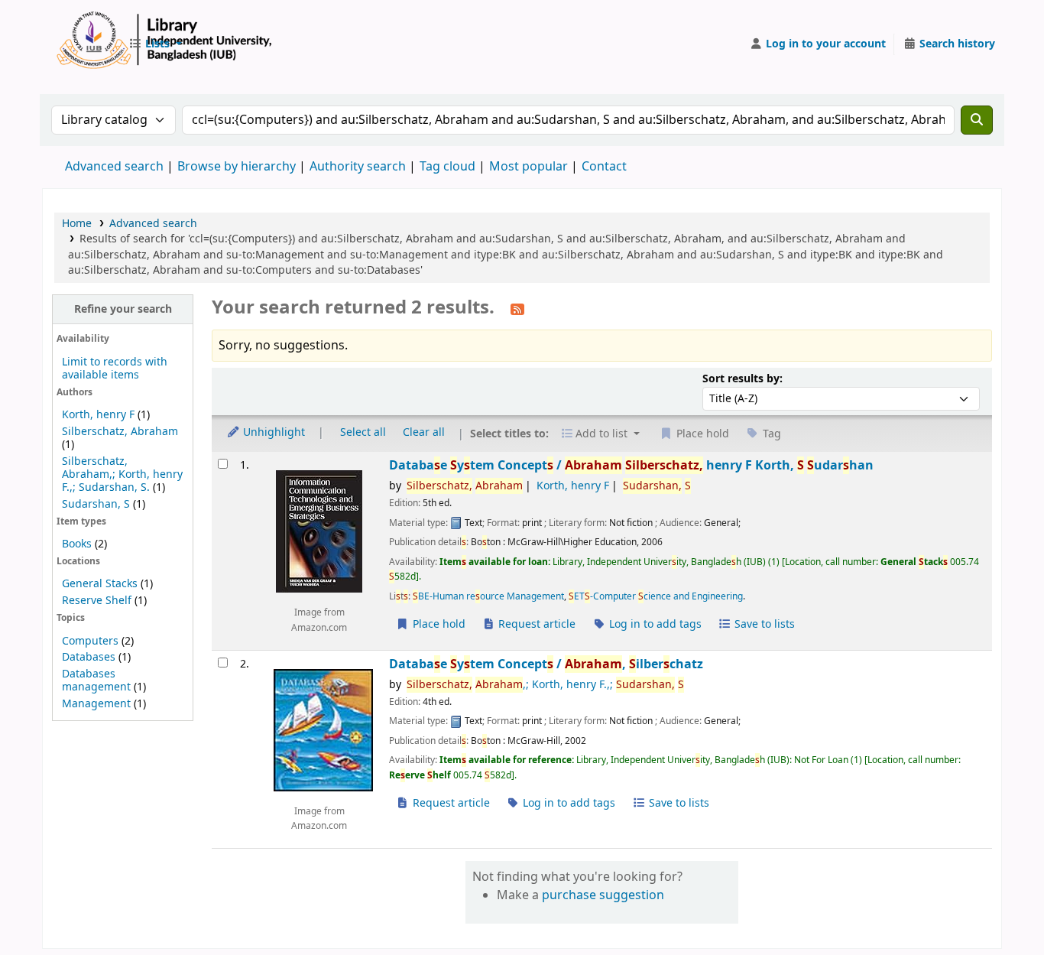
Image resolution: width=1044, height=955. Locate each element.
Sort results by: (742, 379)
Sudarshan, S (96, 504)
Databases (88, 657)
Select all (363, 432)
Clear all (424, 432)
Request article (535, 624)
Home (77, 224)
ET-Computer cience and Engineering (656, 596)
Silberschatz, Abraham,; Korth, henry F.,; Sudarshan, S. (122, 474)
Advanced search (114, 167)
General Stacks (100, 584)
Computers (90, 641)
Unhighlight (272, 432)
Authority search (358, 167)
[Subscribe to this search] (517, 308)
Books (77, 544)
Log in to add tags (654, 624)
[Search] (977, 120)
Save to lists (763, 624)
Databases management (96, 680)
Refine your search (123, 309)
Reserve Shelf (96, 601)
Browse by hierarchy (236, 167)
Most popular (528, 167)
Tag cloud (447, 167)
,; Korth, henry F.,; (545, 685)
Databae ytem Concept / (631, 465)
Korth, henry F (98, 415)
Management (96, 704)
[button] (155, 44)
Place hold (437, 624)
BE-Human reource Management (488, 596)
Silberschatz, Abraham (120, 432)
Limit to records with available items (114, 368)
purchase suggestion (603, 895)
